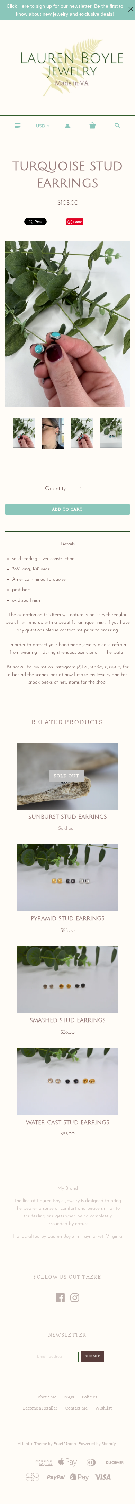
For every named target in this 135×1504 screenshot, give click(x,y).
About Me (47, 1397)
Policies (89, 1397)
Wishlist (104, 1408)
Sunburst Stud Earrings (67, 817)
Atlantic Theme (32, 1443)
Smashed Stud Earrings (68, 1020)
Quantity (55, 488)
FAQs (69, 1397)
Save (77, 221)
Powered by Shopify (97, 1443)
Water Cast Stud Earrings (67, 1122)
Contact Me (76, 1408)
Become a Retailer (40, 1408)
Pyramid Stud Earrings (68, 919)
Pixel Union (65, 1443)
